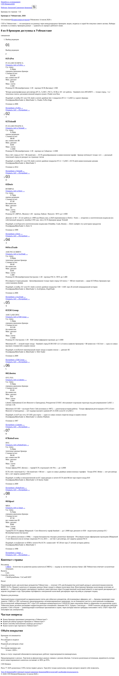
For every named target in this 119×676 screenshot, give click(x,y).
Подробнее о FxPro (14, 108)
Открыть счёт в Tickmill (16, 128)
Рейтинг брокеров (8, 8)
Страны (26, 672)
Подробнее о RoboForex (16, 488)
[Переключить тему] (34, 7)
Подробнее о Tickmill (15, 171)
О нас (59, 672)
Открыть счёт (12, 110)
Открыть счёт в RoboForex (17, 445)
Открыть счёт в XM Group (17, 317)
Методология (51, 672)
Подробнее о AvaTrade (16, 297)
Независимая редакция (20, 20)
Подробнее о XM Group (16, 360)
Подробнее (24, 110)
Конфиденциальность (69, 672)
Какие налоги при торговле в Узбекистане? (20, 626)
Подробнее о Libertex (15, 425)
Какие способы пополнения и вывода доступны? (23, 624)
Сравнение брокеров (23, 8)
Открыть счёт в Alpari (15, 508)
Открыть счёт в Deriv (15, 191)
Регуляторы (18, 672)
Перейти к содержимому (11, 2)
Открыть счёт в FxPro (15, 65)
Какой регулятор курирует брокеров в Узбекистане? (24, 621)
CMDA (8, 567)
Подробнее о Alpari (14, 553)
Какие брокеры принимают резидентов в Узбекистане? (25, 619)
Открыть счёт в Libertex (16, 380)
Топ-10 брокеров (7, 672)
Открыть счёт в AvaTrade (17, 254)
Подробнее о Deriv (14, 234)
